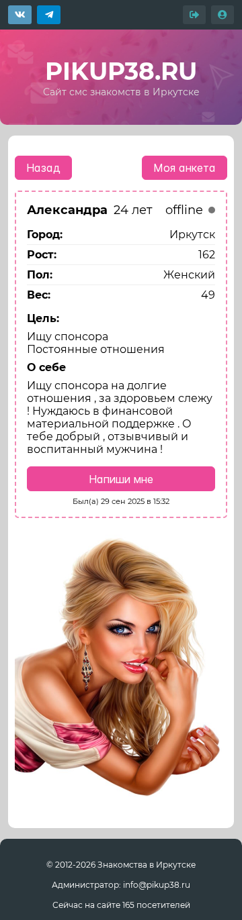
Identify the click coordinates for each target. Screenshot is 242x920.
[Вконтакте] (20, 14)
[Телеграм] (49, 14)
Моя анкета (184, 167)
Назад (43, 167)
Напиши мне (121, 479)
